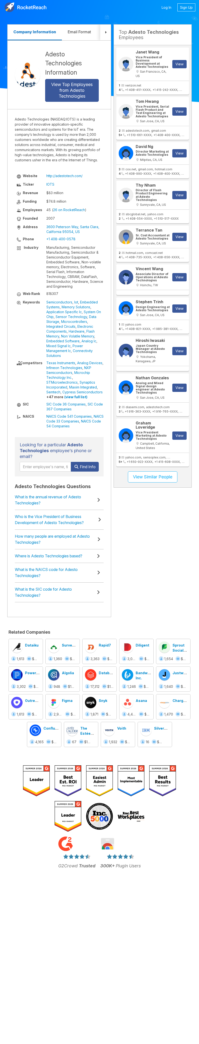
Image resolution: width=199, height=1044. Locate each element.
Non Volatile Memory (77, 336)
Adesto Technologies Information (63, 63)
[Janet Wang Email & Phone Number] (126, 64)
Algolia (68, 673)
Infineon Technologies (64, 368)
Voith (121, 728)
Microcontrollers (74, 321)
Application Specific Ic (64, 312)
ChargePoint (184, 701)
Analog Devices (89, 363)
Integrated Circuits (60, 326)
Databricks (108, 673)
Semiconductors (59, 302)
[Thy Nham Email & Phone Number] (126, 195)
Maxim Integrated (83, 387)
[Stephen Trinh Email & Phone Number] (126, 308)
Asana (141, 701)
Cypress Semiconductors (82, 392)
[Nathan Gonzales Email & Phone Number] (126, 387)
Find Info (87, 466)
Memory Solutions (76, 307)
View (179, 64)
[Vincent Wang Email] (126, 277)
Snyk (103, 701)
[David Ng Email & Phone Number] (126, 153)
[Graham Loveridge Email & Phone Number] (126, 435)
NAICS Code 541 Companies (69, 416)
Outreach (33, 701)
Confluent (52, 728)
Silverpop (162, 728)
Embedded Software (63, 341)
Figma (67, 701)
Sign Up (186, 7)
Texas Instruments (60, 363)
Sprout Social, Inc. (179, 650)
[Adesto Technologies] (27, 74)
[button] (105, 32)
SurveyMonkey (75, 645)
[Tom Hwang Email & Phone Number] (126, 111)
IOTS (50, 184)
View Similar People (152, 476)
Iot (76, 302)
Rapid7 (105, 645)
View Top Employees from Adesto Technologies (72, 90)
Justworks (182, 673)
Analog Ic (89, 341)
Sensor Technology (71, 317)
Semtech (53, 392)
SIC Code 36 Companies (66, 404)
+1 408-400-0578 (60, 239)
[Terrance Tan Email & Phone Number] (126, 237)
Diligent (142, 645)
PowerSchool (36, 673)
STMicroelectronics (62, 382)
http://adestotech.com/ (64, 176)
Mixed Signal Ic (58, 346)
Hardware (76, 331)
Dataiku (32, 645)
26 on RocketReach (69, 210)
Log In (166, 7)
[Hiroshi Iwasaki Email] (126, 351)
